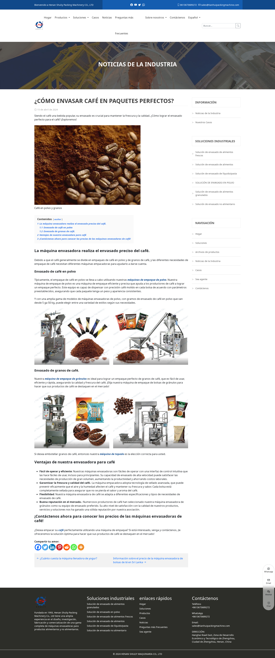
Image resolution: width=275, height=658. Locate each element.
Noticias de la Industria (207, 113)
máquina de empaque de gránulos (66, 378)
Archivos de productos (207, 251)
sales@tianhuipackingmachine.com (220, 4)
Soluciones (80, 17)
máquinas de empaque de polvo (146, 279)
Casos (95, 17)
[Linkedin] (52, 547)
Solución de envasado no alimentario (215, 204)
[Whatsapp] (74, 547)
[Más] (81, 547)
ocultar (57, 219)
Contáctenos (177, 17)
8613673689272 (188, 4)
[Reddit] (66, 547)
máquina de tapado (112, 454)
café (61, 530)
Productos (61, 17)
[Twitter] (45, 547)
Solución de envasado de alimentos (214, 164)
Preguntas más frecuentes (124, 25)
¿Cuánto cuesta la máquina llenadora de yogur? (68, 558)
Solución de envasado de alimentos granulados (214, 193)
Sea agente (201, 279)
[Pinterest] (59, 547)
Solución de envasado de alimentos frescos (214, 154)
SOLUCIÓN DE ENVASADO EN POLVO (214, 182)
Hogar (48, 17)
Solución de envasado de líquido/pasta (216, 173)
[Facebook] (38, 547)
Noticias (107, 17)
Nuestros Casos (203, 122)
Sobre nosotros (155, 17)
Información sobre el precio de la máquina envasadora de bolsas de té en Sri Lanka (148, 560)
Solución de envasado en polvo (103, 611)
